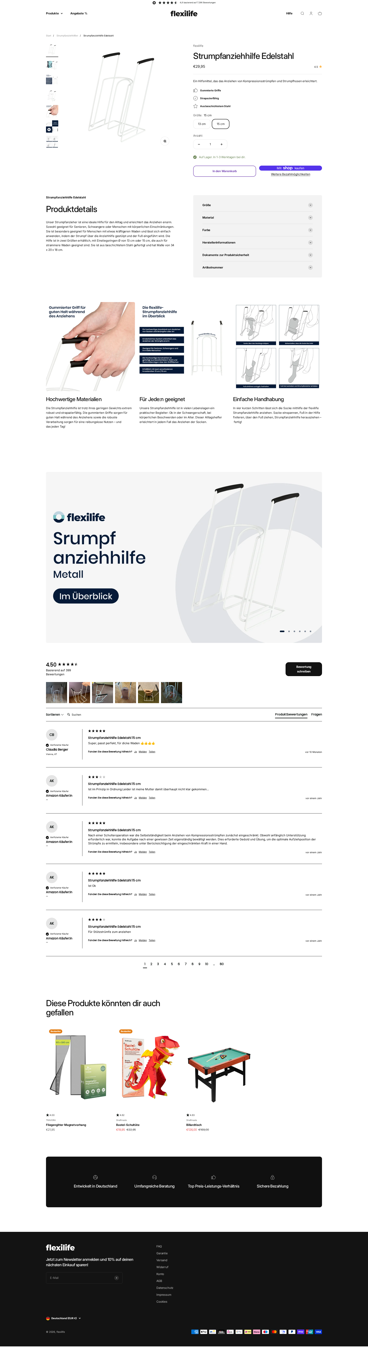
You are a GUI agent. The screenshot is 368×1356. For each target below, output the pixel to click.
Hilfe (289, 13)
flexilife (198, 46)
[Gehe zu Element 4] (52, 96)
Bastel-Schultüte (128, 1125)
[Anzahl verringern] (199, 144)
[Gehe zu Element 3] (52, 81)
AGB (159, 1281)
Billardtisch (194, 1125)
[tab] (291, 715)
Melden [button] (143, 751)
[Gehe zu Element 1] (52, 50)
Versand (161, 1260)
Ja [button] (135, 751)
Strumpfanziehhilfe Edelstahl (98, 35)
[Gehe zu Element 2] (52, 65)
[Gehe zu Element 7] (52, 142)
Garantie (162, 1253)
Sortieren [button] (53, 715)
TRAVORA (51, 1120)
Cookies (161, 1301)
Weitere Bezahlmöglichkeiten (290, 174)
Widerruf (162, 1267)
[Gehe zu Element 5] (52, 111)
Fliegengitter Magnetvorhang (66, 1125)
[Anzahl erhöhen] (221, 144)
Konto (160, 1274)
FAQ (159, 1246)
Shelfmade (121, 1120)
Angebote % (78, 13)
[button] (56, 692)
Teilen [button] (152, 751)
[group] (66, 664)
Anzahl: (198, 135)
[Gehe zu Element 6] (52, 127)
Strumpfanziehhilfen (67, 35)
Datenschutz (164, 1288)
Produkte (52, 13)
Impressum (163, 1295)
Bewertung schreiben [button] (303, 669)
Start (48, 35)
